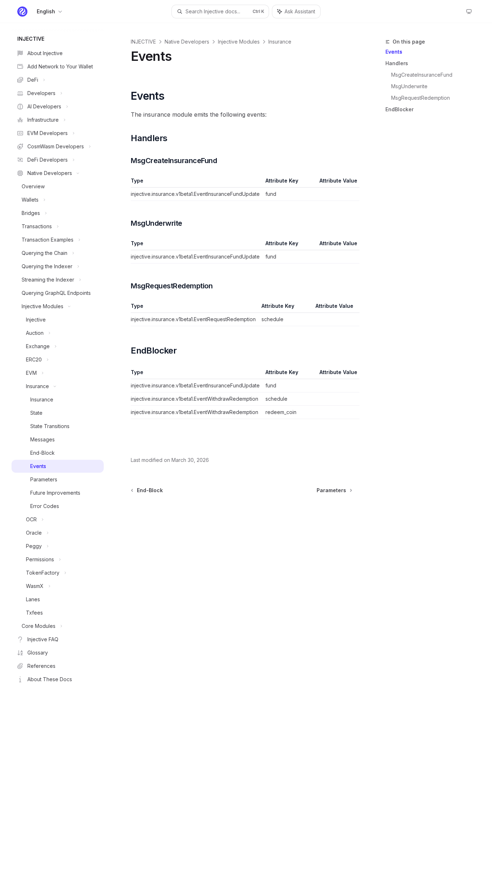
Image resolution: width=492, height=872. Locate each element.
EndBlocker (399, 109)
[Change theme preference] (469, 11)
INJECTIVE (143, 42)
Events (393, 52)
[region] (241, 189)
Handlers (396, 63)
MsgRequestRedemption (420, 98)
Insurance (279, 42)
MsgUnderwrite (409, 86)
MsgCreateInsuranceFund (421, 75)
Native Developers (187, 42)
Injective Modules (239, 42)
